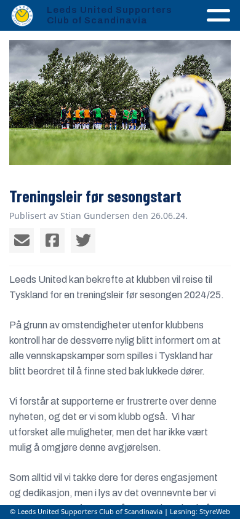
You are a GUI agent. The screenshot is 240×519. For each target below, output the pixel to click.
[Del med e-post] (21, 240)
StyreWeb (214, 511)
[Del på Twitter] (83, 240)
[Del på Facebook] (52, 240)
